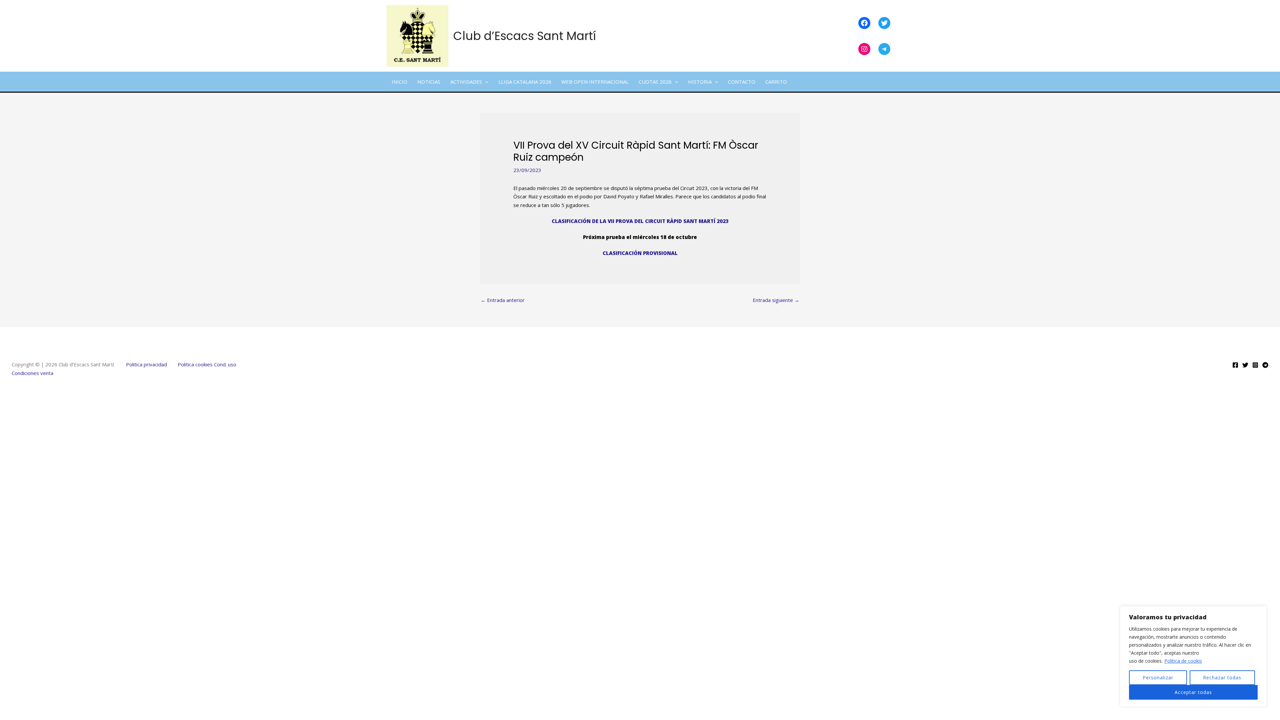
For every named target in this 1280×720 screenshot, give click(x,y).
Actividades (466, 81)
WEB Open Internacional (595, 81)
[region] (1193, 656)
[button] (485, 82)
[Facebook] (1235, 365)
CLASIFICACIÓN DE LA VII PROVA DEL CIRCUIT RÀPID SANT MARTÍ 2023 (640, 221)
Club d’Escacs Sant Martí (524, 36)
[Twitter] (1245, 365)
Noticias (428, 81)
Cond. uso (224, 364)
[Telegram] (1265, 365)
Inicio (399, 81)
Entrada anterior (503, 300)
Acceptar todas (1193, 692)
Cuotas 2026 (655, 81)
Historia (700, 81)
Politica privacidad (146, 364)
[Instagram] (1255, 365)
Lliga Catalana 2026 (524, 81)
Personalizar (1158, 677)
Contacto (741, 81)
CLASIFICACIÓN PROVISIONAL (640, 253)
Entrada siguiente (776, 300)
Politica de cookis (1183, 661)
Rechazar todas (1222, 677)
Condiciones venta (32, 373)
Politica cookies (195, 364)
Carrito (776, 81)
